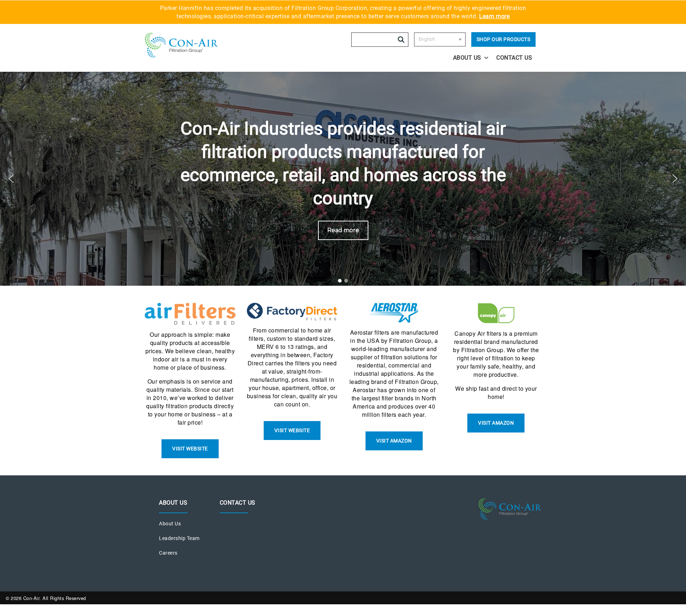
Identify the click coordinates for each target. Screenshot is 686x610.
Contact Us (514, 57)
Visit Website (190, 448)
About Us (467, 57)
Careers (168, 553)
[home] (194, 45)
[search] (401, 39)
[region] (343, 178)
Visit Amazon (394, 441)
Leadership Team (179, 538)
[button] (11, 178)
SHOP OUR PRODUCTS (504, 39)
